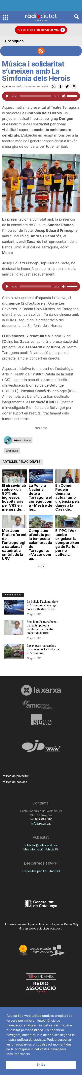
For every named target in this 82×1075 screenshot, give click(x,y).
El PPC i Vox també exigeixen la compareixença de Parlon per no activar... (67, 542)
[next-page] (43, 566)
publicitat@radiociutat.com (41, 845)
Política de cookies (14, 782)
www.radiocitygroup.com (45, 928)
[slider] (72, 95)
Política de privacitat (15, 776)
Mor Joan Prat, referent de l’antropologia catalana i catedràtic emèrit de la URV (14, 544)
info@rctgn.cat (41, 823)
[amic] (41, 705)
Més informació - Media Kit (41, 849)
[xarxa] (41, 690)
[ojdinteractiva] (41, 748)
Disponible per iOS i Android (41, 871)
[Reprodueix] (7, 96)
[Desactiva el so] (64, 96)
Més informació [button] (18, 1054)
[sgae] (41, 719)
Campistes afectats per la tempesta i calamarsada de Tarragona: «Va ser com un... (40, 544)
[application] (41, 96)
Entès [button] (41, 1064)
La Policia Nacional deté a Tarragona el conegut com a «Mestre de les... (40, 497)
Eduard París (14, 86)
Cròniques (14, 41)
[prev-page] (39, 566)
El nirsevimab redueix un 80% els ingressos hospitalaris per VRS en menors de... (14, 497)
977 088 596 (43, 819)
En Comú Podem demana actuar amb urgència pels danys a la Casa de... (67, 497)
